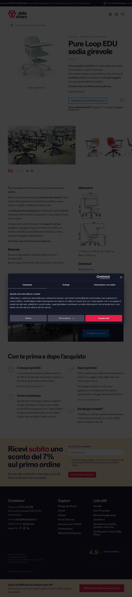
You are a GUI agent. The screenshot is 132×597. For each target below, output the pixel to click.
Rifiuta (28, 318)
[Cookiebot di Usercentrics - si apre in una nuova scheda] (98, 277)
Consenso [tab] (27, 285)
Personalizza (64, 318)
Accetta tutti (103, 318)
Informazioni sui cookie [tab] (104, 285)
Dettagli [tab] (66, 285)
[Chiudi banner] (121, 277)
